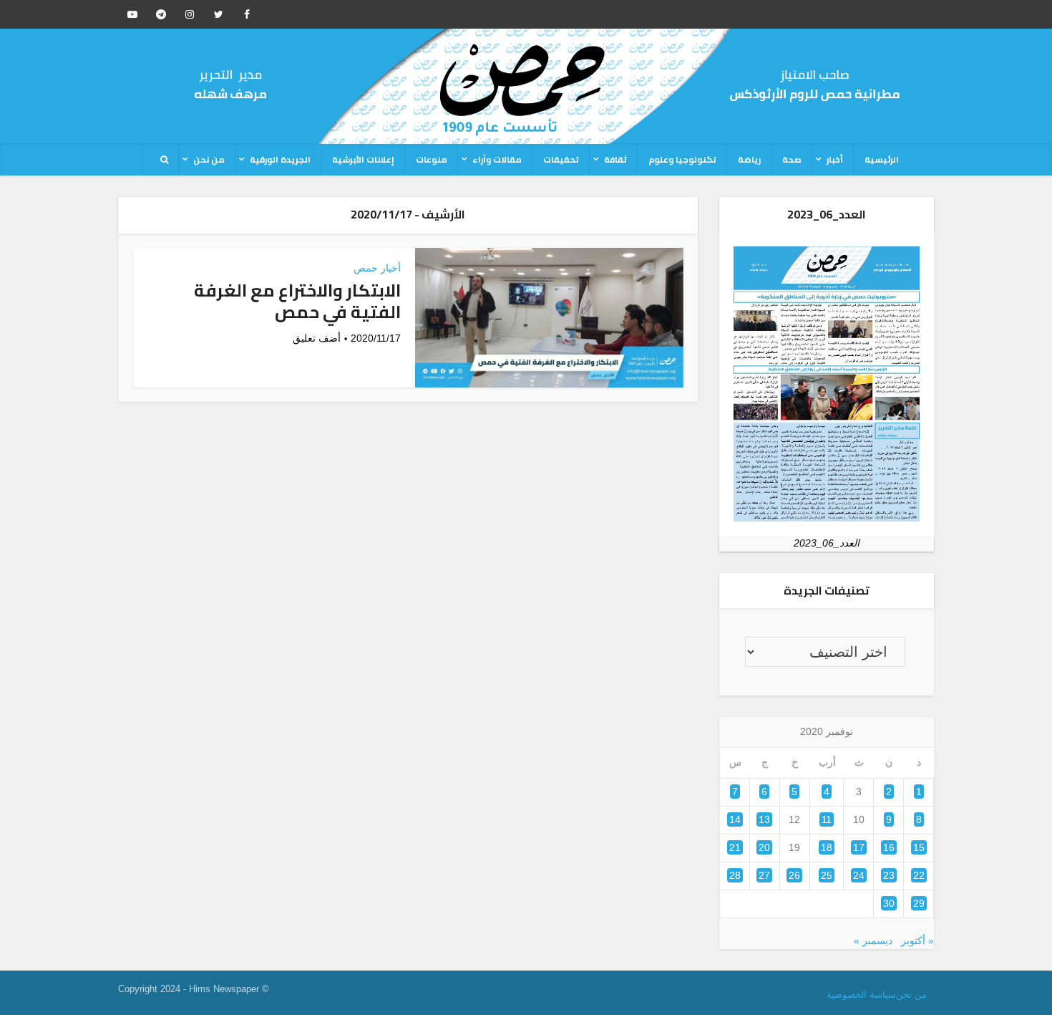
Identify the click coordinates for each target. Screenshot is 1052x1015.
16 (889, 847)
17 (859, 847)
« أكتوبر (917, 940)
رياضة (749, 159)
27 (764, 875)
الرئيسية (882, 159)
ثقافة (615, 159)
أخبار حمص (377, 268)
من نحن (209, 159)
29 (919, 903)
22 (919, 875)
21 (735, 847)
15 (919, 847)
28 (735, 875)
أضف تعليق (317, 338)
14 (735, 819)
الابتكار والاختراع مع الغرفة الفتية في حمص (297, 301)
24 (859, 875)
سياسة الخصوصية (861, 994)
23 (889, 875)
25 (826, 875)
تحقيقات (561, 159)
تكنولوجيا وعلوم (682, 159)
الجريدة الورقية (280, 159)
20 (764, 847)
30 (889, 903)
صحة (792, 159)
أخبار (835, 159)
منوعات (431, 159)
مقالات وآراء (497, 159)
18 (826, 847)
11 (827, 819)
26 (794, 875)
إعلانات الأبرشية (363, 159)
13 (764, 819)
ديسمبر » (873, 940)
